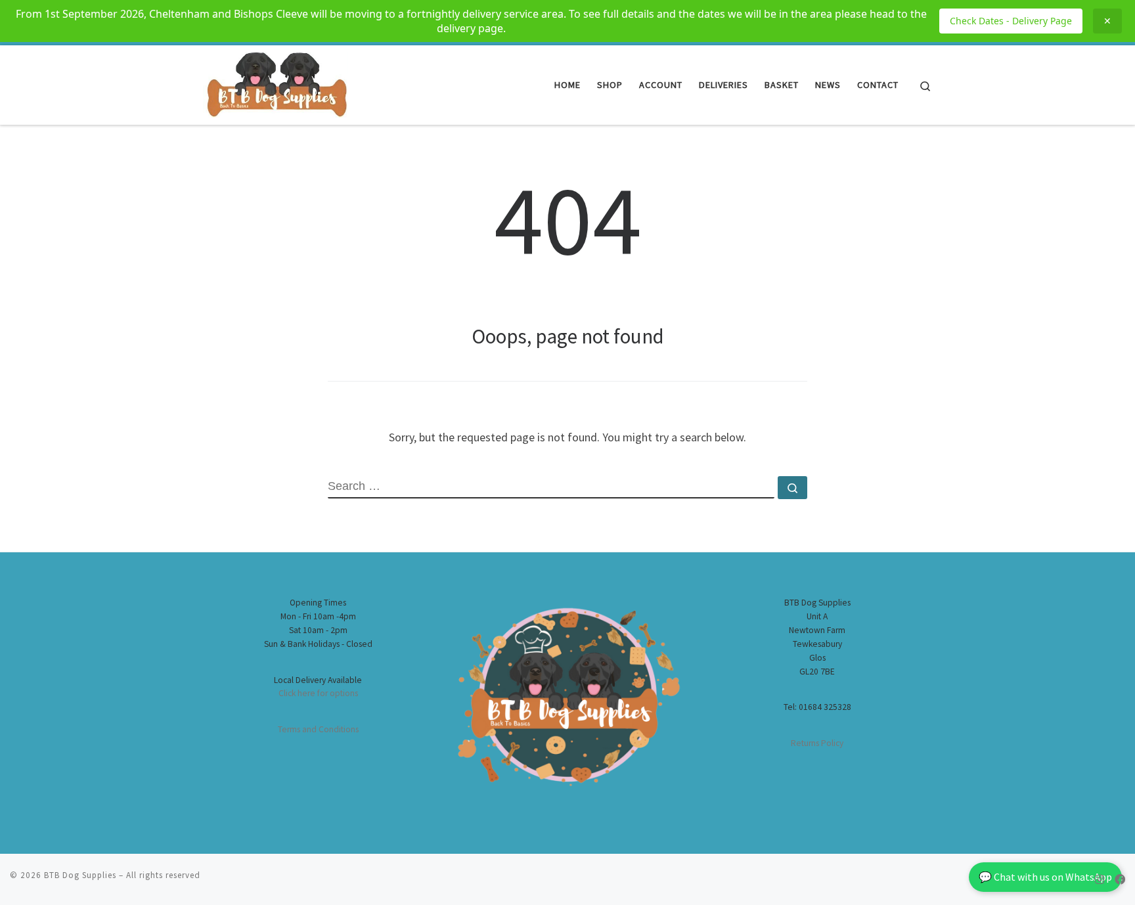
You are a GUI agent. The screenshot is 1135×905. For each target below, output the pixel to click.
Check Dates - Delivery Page (1011, 20)
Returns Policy (817, 743)
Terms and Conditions (318, 729)
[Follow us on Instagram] (1099, 880)
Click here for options (318, 693)
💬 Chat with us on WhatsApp (1045, 876)
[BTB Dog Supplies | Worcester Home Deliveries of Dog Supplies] (275, 82)
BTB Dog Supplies (80, 875)
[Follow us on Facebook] (1120, 880)
